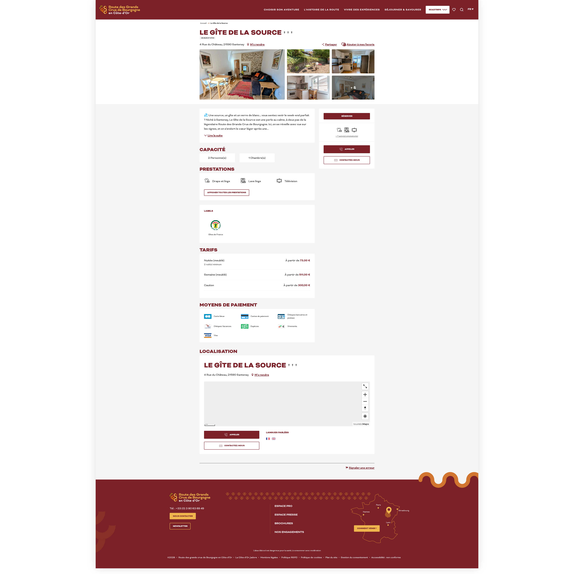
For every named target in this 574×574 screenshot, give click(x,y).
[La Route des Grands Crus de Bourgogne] (119, 9)
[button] (281, 9)
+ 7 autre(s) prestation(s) (347, 136)
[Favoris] (454, 10)
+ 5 (353, 87)
